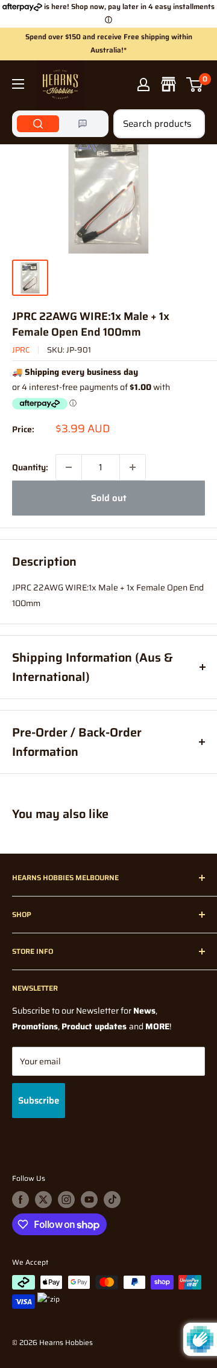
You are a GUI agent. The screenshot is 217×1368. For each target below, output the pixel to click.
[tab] (38, 123)
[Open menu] (18, 84)
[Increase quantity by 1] (132, 467)
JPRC (21, 350)
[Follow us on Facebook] (20, 1199)
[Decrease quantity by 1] (68, 467)
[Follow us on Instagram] (66, 1199)
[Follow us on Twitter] (43, 1199)
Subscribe (38, 1100)
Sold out (109, 498)
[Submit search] (189, 124)
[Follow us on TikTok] (112, 1199)
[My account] (143, 84)
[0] (195, 84)
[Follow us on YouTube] (89, 1199)
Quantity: (30, 467)
